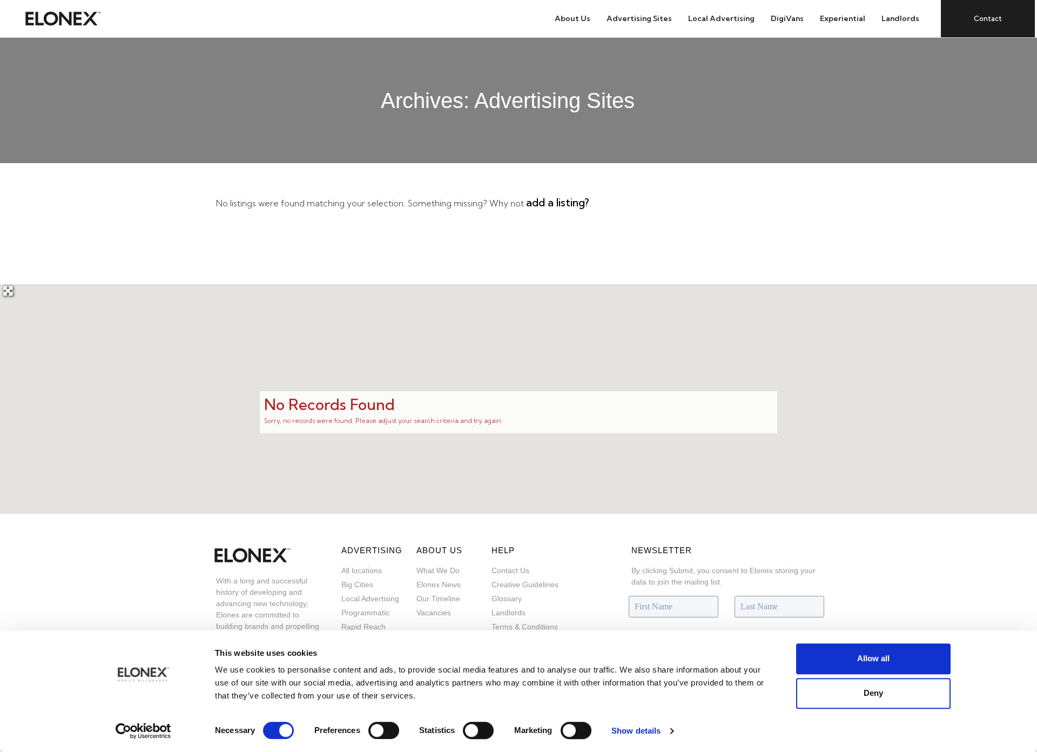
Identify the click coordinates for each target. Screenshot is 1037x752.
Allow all (873, 658)
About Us (572, 18)
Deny (873, 692)
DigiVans (787, 18)
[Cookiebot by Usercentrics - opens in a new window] (143, 731)
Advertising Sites (639, 18)
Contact (988, 18)
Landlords (900, 18)
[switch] (383, 730)
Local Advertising (721, 18)
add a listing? (557, 202)
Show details (636, 730)
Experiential (842, 18)
